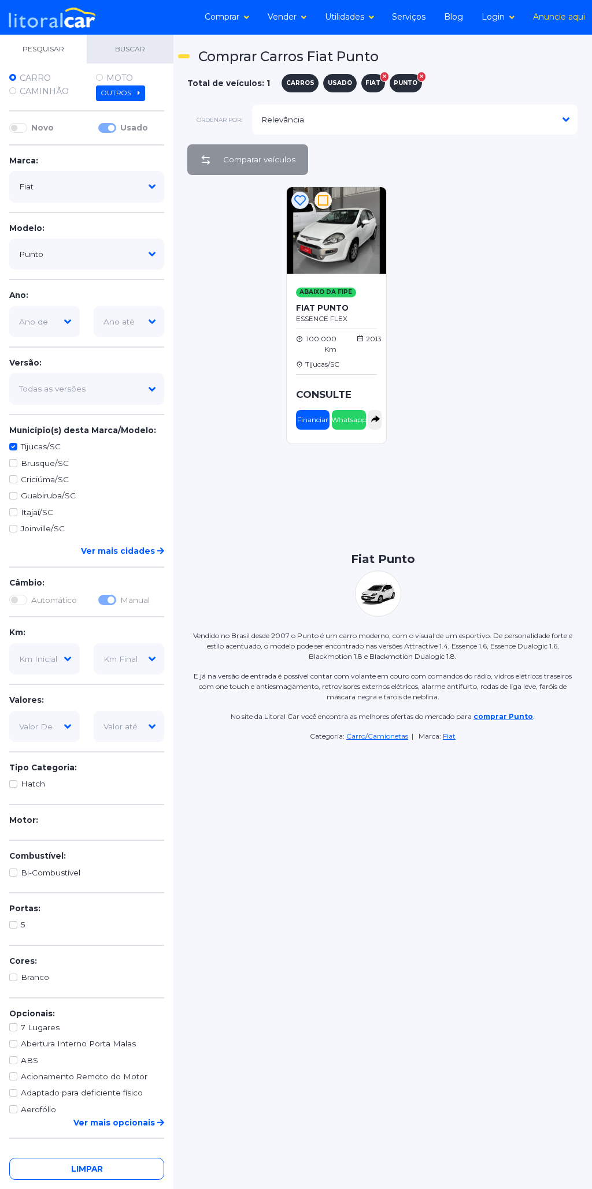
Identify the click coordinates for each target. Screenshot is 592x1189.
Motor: (23, 820)
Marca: (23, 160)
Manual (135, 600)
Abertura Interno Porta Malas (78, 1043)
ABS (29, 1060)
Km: (17, 632)
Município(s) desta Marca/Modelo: (82, 430)
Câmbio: (27, 582)
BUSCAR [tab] (130, 48)
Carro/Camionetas (377, 736)
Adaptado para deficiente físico (82, 1092)
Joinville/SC (43, 528)
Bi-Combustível (50, 872)
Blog (453, 17)
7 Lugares (40, 1027)
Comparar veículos (259, 159)
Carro (35, 78)
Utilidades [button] (344, 17)
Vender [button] (282, 17)
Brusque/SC (45, 463)
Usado (134, 127)
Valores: (26, 700)
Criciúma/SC (45, 479)
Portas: (24, 908)
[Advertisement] (541, 357)
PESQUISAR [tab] (43, 48)
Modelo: (27, 228)
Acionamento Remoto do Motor (84, 1076)
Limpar (87, 1168)
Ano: (18, 295)
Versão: (25, 362)
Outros (117, 93)
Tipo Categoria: (43, 767)
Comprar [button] (222, 17)
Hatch (33, 783)
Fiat (449, 736)
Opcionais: (32, 1013)
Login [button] (493, 17)
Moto (119, 78)
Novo (42, 127)
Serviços (409, 17)
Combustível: (37, 855)
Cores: (23, 961)
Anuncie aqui (559, 17)
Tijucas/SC (41, 446)
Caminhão (44, 91)
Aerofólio (38, 1109)
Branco (35, 977)
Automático (54, 600)
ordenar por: (219, 120)
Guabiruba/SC (48, 495)
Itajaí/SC (37, 512)
